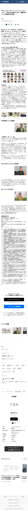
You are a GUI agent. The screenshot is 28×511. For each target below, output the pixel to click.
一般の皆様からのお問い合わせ (14, 505)
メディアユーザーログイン (14, 299)
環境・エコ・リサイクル (7, 358)
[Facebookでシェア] (9, 24)
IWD (3, 368)
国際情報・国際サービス (7, 355)
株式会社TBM (18, 391)
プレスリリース (10, 391)
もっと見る (24, 458)
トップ (3, 391)
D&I (14, 371)
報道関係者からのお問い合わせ (14, 499)
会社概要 (5, 496)
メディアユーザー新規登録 (14, 306)
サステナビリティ (6, 371)
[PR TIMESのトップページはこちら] (6, 1)
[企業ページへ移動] (14, 405)
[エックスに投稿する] (6, 24)
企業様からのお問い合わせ (14, 502)
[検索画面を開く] (26, 2)
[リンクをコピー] (18, 24)
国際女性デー (10, 365)
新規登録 (22, 1)
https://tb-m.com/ (8, 227)
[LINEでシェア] (11, 24)
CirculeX (9, 368)
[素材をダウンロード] (15, 24)
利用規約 (23, 496)
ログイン (17, 1)
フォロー (14, 418)
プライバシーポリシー (14, 496)
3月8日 (22, 365)
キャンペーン (5, 349)
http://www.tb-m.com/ (15, 426)
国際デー (20, 368)
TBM (3, 365)
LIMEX (17, 365)
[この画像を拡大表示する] (6, 330)
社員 (14, 368)
